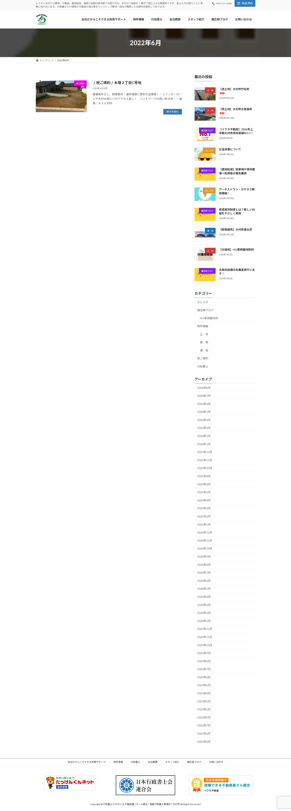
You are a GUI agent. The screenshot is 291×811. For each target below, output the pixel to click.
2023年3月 (204, 701)
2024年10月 (204, 548)
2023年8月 (204, 661)
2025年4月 (204, 500)
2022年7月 (204, 725)
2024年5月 (204, 589)
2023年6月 (204, 677)
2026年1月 (204, 444)
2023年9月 (204, 653)
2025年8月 (204, 476)
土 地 (204, 334)
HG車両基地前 (209, 318)
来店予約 (247, 3)
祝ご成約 (202, 358)
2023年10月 (204, 645)
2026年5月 (204, 411)
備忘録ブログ (205, 310)
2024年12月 (204, 532)
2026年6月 (204, 404)
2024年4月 (204, 596)
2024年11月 (204, 540)
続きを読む (173, 111)
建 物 (204, 342)
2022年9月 (204, 717)
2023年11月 (204, 637)
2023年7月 (204, 669)
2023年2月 (204, 709)
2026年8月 (204, 387)
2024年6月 (204, 580)
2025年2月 (204, 516)
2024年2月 (204, 612)
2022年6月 (204, 733)
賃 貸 (204, 350)
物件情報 (202, 326)
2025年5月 (204, 492)
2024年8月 (204, 564)
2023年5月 (204, 685)
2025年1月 (204, 524)
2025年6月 (204, 484)
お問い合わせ (216, 761)
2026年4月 (204, 420)
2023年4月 (204, 693)
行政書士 (202, 366)
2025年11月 (204, 460)
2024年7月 (204, 572)
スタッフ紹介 (172, 761)
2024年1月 (204, 621)
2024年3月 (204, 605)
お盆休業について (230, 149)
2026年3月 (204, 428)
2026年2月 (204, 436)
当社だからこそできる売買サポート (87, 761)
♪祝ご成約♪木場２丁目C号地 (117, 82)
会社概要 (152, 761)
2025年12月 (204, 452)
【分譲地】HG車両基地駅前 (236, 249)
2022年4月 (204, 741)
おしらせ (202, 302)
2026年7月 (204, 395)
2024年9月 (204, 556)
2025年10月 (204, 468)
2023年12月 (204, 629)
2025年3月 (204, 508)
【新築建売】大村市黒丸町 (235, 229)
